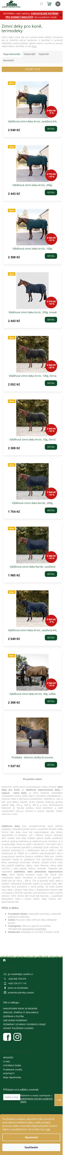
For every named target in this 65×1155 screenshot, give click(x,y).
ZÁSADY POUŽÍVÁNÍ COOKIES (18, 1028)
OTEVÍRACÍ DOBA (12, 1065)
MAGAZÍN (8, 1057)
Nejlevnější (29, 54)
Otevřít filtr (32, 69)
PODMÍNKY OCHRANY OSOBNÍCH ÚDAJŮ (24, 1024)
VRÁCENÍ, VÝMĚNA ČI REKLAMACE (21, 1012)
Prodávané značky (12, 1069)
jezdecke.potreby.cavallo (21, 992)
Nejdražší (44, 54)
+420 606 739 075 (17, 978)
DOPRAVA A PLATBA (13, 1016)
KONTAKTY (9, 1073)
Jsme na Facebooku (18, 987)
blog (34, 46)
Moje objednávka (12, 1077)
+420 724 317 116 (17, 983)
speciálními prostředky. (34, 928)
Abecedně (8, 60)
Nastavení (31, 1137)
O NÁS (6, 1061)
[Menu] (58, 4)
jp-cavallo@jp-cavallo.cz (20, 974)
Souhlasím (31, 1147)
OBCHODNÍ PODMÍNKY (15, 1020)
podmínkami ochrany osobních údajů (36, 1100)
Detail (51, 128)
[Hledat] (41, 4)
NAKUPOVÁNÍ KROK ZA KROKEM (20, 1008)
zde (48, 1129)
